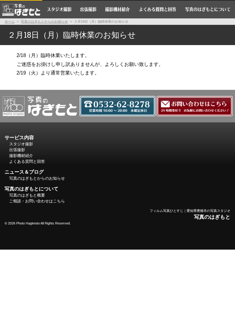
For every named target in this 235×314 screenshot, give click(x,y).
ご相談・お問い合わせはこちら (37, 201)
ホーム (21, 9)
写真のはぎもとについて (208, 9)
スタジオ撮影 (59, 9)
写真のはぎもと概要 (27, 195)
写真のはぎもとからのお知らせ (44, 21)
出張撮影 (88, 9)
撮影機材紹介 (118, 9)
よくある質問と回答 (157, 9)
